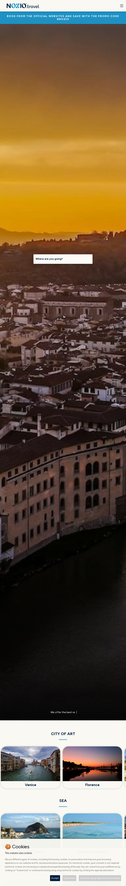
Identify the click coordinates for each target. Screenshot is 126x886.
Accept (55, 878)
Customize (69, 878)
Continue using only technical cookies (100, 878)
